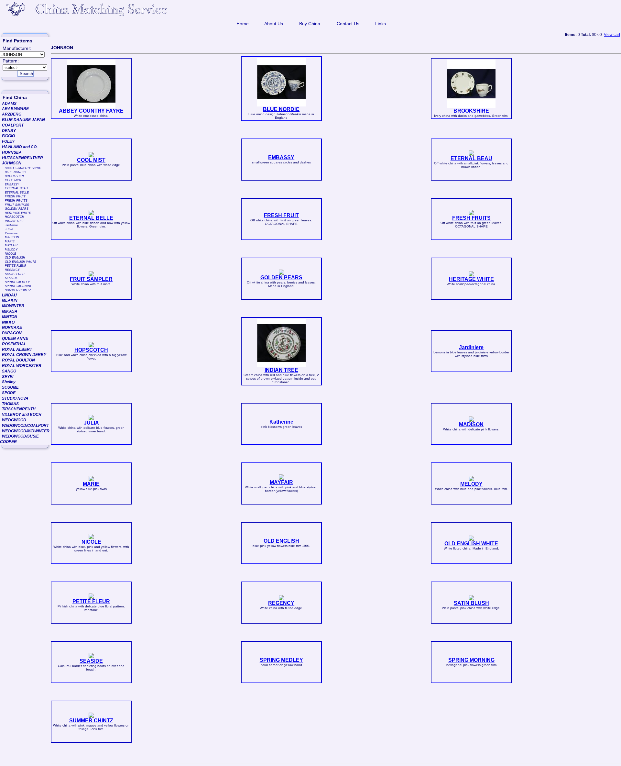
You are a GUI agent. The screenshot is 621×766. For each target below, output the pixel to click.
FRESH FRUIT (15, 196)
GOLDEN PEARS (16, 208)
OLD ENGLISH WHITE (20, 261)
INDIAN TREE (15, 221)
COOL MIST (13, 180)
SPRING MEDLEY (17, 282)
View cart (612, 34)
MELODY (11, 249)
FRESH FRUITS (16, 200)
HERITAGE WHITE (18, 213)
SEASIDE (11, 278)
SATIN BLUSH (15, 274)
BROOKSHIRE (15, 176)
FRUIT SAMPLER (17, 204)
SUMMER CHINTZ (18, 290)
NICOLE (10, 253)
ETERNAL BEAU (16, 188)
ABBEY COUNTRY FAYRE (23, 168)
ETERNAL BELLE (17, 192)
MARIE (10, 241)
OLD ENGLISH (15, 257)
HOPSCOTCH (14, 216)
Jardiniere (11, 225)
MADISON (12, 237)
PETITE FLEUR (16, 265)
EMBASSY (12, 184)
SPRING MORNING (18, 286)
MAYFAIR (11, 245)
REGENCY (12, 270)
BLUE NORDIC (15, 172)
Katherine (11, 233)
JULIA (9, 229)
